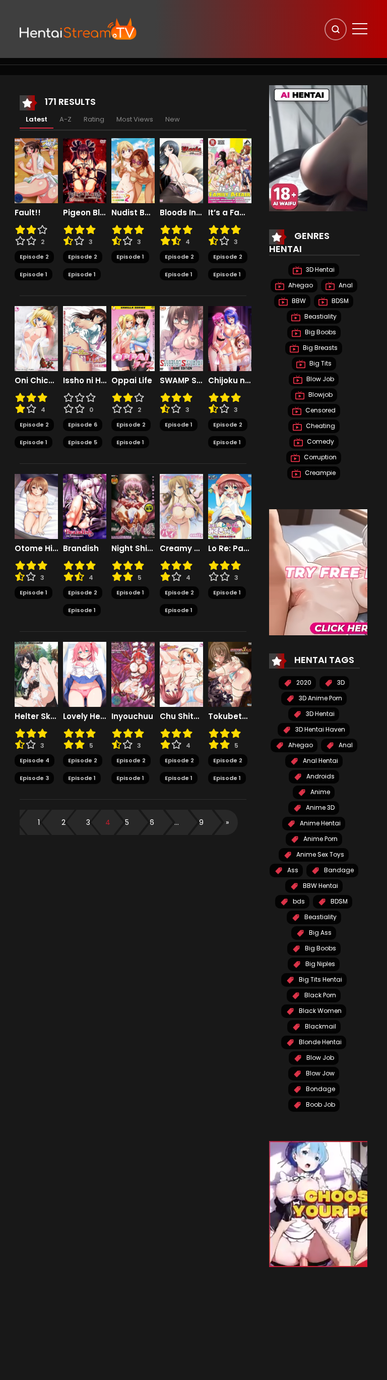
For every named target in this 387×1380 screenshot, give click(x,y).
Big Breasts (319, 347)
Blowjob (320, 394)
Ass (292, 870)
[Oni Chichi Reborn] (36, 338)
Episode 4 (34, 760)
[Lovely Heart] (84, 674)
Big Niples (319, 963)
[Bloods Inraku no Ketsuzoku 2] (181, 170)
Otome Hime (36, 548)
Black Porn (319, 995)
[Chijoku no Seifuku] (229, 338)
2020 (303, 682)
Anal (345, 285)
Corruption (319, 457)
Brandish (81, 548)
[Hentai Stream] (78, 29)
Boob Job (319, 1104)
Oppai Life (131, 380)
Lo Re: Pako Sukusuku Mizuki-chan (229, 548)
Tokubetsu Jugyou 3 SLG (229, 716)
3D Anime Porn (319, 698)
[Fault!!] (36, 170)
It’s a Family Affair (229, 212)
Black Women (319, 1010)
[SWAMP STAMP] (181, 338)
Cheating (319, 426)
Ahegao (300, 285)
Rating (94, 119)
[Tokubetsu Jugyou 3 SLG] (229, 674)
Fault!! (28, 212)
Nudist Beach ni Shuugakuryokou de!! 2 (133, 212)
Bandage (338, 870)
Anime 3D (319, 807)
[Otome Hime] (36, 506)
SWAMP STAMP (181, 380)
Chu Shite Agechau (181, 716)
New (172, 119)
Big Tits (320, 363)
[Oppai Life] (133, 338)
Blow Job (319, 379)
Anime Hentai (319, 823)
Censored (320, 410)
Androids (320, 776)
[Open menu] (359, 28)
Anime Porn (320, 838)
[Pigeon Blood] (84, 170)
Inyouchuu (132, 716)
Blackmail (319, 1026)
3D (340, 682)
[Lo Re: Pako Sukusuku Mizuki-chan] (229, 506)
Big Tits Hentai (319, 979)
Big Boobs (319, 332)
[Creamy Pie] (181, 506)
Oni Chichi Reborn (36, 380)
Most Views (134, 119)
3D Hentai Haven (319, 729)
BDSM (339, 300)
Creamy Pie (181, 548)
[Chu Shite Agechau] (181, 674)
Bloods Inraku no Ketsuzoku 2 (181, 212)
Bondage (319, 1089)
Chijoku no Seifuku (229, 380)
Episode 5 (82, 442)
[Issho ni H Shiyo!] (84, 338)
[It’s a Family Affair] (229, 170)
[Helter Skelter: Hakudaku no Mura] (36, 674)
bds (298, 901)
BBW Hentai (319, 885)
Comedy (319, 441)
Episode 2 (34, 257)
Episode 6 (82, 425)
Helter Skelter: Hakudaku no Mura (36, 716)
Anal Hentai (319, 760)
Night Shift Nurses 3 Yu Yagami (133, 548)
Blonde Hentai (319, 1042)
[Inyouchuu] (133, 674)
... (176, 822)
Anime (319, 792)
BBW (298, 300)
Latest (36, 119)
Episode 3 (34, 778)
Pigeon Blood (84, 212)
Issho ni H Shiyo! (84, 380)
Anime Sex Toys (319, 854)
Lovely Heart (84, 716)
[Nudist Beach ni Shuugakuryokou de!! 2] (133, 170)
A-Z (65, 119)
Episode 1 (33, 274)
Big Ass (319, 932)
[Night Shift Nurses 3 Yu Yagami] (133, 506)
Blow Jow (319, 1073)
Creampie (319, 472)
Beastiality (320, 316)
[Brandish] (84, 506)
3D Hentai (319, 269)
